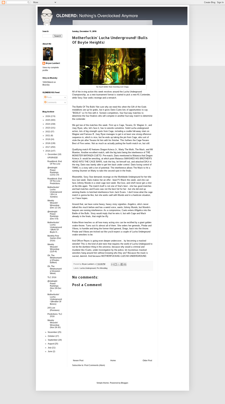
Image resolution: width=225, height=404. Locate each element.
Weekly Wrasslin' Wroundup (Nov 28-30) (54, 324)
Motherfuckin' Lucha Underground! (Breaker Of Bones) (54, 299)
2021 (48, 135)
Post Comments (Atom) (94, 365)
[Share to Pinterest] (125, 264)
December (53, 154)
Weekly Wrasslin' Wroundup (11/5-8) (53, 248)
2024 (48, 124)
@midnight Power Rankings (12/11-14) (53, 171)
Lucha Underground (88, 268)
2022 (48, 131)
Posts (49, 97)
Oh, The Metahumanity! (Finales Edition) (54, 259)
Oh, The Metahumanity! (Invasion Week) (54, 270)
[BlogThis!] (115, 264)
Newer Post (78, 360)
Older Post (147, 360)
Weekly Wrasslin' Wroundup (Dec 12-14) (54, 204)
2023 (48, 128)
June (50, 351)
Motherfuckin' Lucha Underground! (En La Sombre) (54, 192)
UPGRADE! (52, 157)
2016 (48, 151)
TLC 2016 (51, 277)
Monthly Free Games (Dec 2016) (54, 238)
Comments (51, 102)
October (51, 336)
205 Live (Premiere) (53, 309)
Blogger (124, 383)
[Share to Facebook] (122, 264)
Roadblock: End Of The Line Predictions (54, 181)
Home (113, 360)
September (53, 340)
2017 (48, 147)
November (53, 332)
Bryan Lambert (53, 63)
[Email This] (112, 264)
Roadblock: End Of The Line (54, 162)
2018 (48, 143)
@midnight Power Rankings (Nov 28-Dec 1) (54, 286)
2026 (48, 116)
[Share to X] (118, 264)
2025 (48, 120)
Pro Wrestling (102, 268)
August (51, 344)
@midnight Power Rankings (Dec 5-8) (52, 215)
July (50, 348)
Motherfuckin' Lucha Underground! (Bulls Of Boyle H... (54, 227)
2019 (48, 139)
